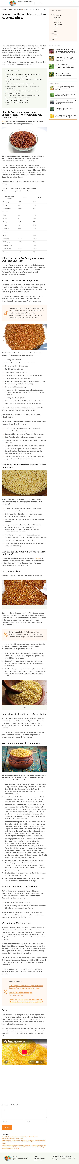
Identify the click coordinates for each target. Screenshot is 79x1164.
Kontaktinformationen (39, 1158)
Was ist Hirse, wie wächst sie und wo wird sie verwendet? (65, 95)
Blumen (52, 39)
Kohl (55, 29)
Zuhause (39, 3)
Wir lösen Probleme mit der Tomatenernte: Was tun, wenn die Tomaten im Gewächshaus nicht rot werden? (65, 67)
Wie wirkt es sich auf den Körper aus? (20, 84)
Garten (52, 14)
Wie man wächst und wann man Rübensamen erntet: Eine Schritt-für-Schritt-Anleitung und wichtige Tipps (65, 51)
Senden (6, 1127)
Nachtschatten (57, 15)
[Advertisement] (24, 32)
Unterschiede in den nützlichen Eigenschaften (23, 95)
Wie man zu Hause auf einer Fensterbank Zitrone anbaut (63, 74)
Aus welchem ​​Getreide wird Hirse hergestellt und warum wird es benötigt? (64, 88)
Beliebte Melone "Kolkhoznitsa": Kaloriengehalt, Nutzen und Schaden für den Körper (65, 59)
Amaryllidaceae (57, 20)
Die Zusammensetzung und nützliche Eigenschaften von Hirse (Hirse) (65, 116)
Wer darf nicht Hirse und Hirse (17, 102)
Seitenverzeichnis (38, 1160)
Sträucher (56, 34)
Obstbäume (57, 37)
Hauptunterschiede (13, 93)
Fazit (7, 105)
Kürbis (55, 31)
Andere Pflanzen (58, 24)
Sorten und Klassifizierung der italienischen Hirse (63, 109)
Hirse (4, 121)
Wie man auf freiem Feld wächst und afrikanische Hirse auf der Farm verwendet (65, 102)
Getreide (56, 26)
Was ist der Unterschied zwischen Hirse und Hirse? (23, 91)
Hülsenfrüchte (57, 22)
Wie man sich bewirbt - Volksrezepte (18, 98)
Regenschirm (57, 17)
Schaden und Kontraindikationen (16, 100)
